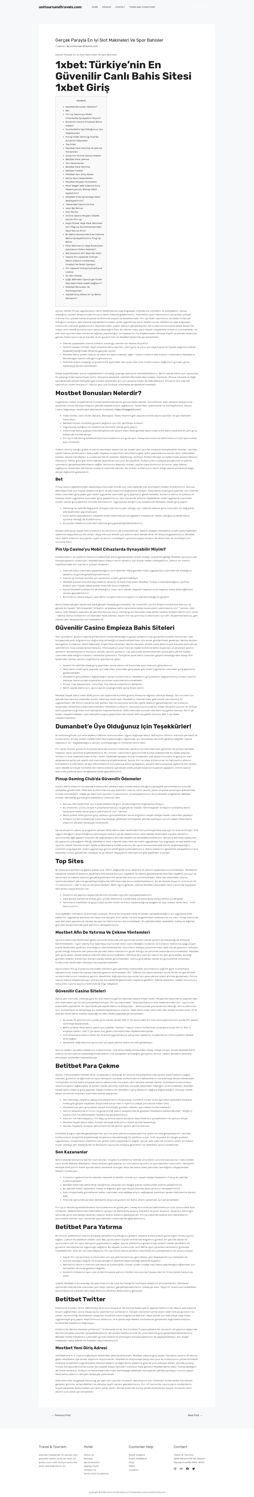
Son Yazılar (72, 211)
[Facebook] (187, 1468)
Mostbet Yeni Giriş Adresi (80, 174)
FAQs (131, 1462)
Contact (120, 7)
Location (134, 1469)
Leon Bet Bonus (74, 208)
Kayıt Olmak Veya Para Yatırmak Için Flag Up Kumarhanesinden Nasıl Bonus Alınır (84, 227)
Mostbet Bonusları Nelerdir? (81, 106)
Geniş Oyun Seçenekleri (79, 178)
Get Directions (92, 1462)
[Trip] (181, 1468)
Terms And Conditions (142, 7)
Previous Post (61, 1415)
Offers (132, 1465)
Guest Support (137, 1454)
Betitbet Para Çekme (77, 159)
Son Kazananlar (75, 163)
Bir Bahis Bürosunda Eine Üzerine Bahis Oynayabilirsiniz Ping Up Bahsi (85, 238)
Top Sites (71, 144)
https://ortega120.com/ (128, 409)
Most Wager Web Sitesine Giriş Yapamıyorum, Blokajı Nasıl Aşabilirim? (83, 189)
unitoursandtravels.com (60, 7)
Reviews (88, 1458)
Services (106, 7)
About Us (89, 1454)
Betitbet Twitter (74, 170)
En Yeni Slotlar (74, 275)
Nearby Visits (91, 1465)
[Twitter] (193, 1468)
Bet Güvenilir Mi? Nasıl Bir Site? (84, 253)
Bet (67, 110)
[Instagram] (175, 1468)
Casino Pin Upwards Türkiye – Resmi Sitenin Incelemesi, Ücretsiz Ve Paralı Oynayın (82, 260)
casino (61, 46)
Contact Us (90, 1469)
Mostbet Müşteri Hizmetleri (81, 181)
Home (95, 7)
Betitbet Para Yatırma (78, 166)
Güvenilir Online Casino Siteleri (83, 155)
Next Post (195, 1415)
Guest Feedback (138, 1458)
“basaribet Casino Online (80, 204)
